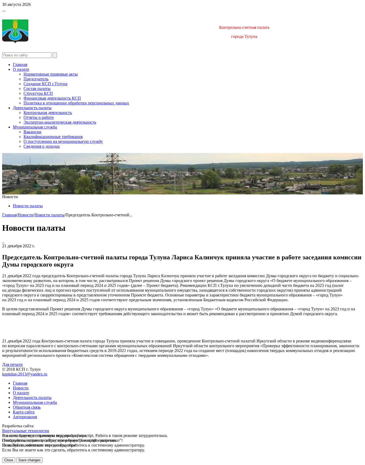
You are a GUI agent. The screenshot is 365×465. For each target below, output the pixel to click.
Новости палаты (28, 206)
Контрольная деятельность (48, 112)
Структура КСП (38, 93)
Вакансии (32, 132)
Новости (25, 215)
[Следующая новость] (2, 241)
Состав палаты (37, 88)
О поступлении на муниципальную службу (63, 141)
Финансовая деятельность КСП (52, 98)
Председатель (36, 79)
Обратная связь (27, 407)
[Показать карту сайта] (3, 9)
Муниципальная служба (35, 127)
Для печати (12, 364)
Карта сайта (23, 412)
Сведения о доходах (42, 146)
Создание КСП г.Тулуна (45, 83)
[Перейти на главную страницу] (2, 9)
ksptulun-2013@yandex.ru (24, 374)
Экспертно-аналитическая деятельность (60, 122)
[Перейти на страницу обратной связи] (4, 9)
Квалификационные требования (53, 136)
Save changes (29, 460)
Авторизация (25, 417)
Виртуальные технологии (25, 430)
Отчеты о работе (39, 117)
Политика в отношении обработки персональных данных (76, 103)
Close (8, 460)
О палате (21, 69)
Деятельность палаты (32, 107)
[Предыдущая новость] (3, 241)
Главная (20, 64)
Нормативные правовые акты (51, 74)
